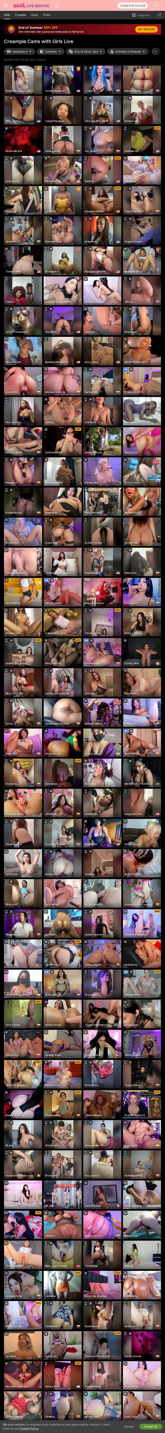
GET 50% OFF (146, 29)
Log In (155, 5)
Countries (51, 51)
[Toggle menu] (5, 5)
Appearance (20, 51)
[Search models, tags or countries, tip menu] (159, 15)
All (156, 51)
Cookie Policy (29, 1428)
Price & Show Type (86, 51)
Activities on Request (128, 51)
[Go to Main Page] (31, 5)
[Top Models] (57, 5)
